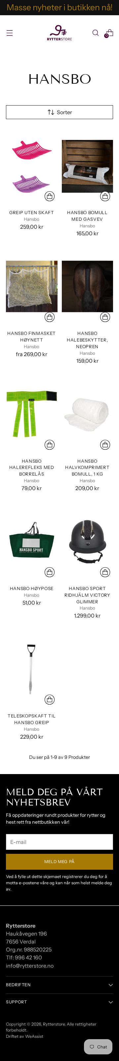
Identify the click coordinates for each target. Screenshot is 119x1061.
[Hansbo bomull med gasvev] (87, 165)
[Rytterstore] (59, 33)
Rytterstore (54, 1024)
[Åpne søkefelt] (95, 32)
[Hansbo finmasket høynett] (32, 286)
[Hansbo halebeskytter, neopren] (87, 286)
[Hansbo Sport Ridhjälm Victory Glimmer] (87, 541)
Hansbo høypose (32, 588)
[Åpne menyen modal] (9, 32)
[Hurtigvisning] (50, 196)
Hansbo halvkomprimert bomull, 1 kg (87, 467)
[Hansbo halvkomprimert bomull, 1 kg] (87, 413)
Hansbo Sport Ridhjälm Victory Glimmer (87, 595)
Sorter (64, 112)
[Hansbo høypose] (32, 541)
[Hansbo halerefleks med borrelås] (32, 413)
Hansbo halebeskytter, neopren (87, 340)
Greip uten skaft (31, 212)
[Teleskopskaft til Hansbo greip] (32, 669)
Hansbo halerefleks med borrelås (31, 467)
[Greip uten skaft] (32, 165)
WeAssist (34, 1036)
